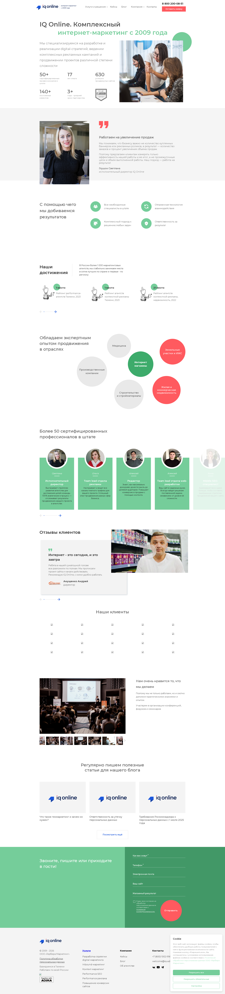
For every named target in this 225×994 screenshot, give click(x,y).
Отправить (171, 910)
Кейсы (113, 7)
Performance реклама (94, 978)
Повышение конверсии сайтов (95, 985)
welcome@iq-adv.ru (163, 961)
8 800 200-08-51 (172, 3)
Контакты (152, 7)
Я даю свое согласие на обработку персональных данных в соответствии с (146, 906)
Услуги (86, 951)
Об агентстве (127, 966)
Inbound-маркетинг (93, 964)
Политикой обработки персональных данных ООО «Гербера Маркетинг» (196, 960)
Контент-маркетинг (93, 969)
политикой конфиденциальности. (145, 910)
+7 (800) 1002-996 (161, 956)
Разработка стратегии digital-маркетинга (94, 958)
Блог (124, 7)
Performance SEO (92, 974)
